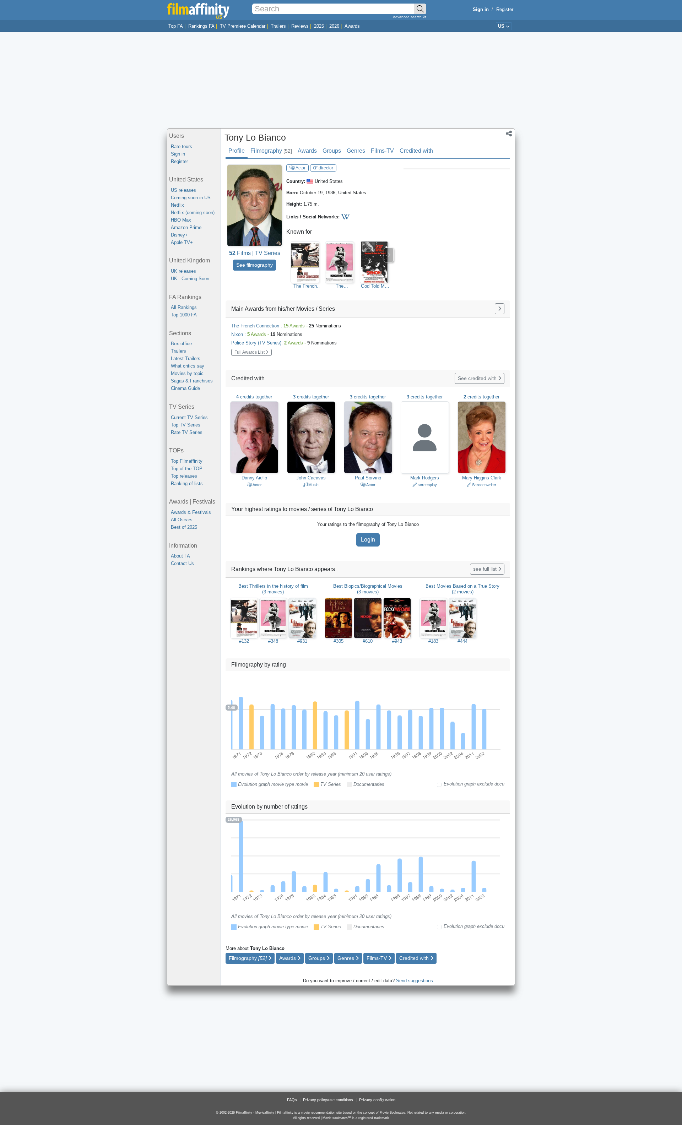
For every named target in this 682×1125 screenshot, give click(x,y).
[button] (509, 134)
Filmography (271, 151)
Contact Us (182, 563)
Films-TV (382, 151)
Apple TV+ (182, 242)
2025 (319, 26)
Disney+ (179, 235)
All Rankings (184, 307)
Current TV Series (189, 417)
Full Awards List (250, 352)
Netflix (177, 205)
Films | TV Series (254, 253)
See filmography (254, 265)
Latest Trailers (185, 358)
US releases (183, 190)
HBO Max (181, 220)
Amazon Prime (186, 227)
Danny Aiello (254, 477)
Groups (332, 151)
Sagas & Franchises (192, 381)
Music (313, 485)
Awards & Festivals (191, 512)
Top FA (175, 26)
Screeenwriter (483, 485)
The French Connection (305, 286)
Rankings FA (201, 26)
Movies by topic (187, 373)
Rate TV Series (186, 432)
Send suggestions (414, 980)
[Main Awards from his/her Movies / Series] (499, 308)
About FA (180, 556)
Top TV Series (185, 425)
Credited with (416, 151)
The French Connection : (286, 325)
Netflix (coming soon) (193, 212)
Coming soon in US (191, 197)
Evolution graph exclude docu (474, 784)
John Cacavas (311, 477)
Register (504, 9)
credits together (254, 397)
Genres (356, 151)
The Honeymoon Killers (339, 286)
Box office (181, 343)
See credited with (478, 378)
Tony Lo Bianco (255, 137)
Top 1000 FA (184, 314)
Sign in (178, 154)
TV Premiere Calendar (242, 26)
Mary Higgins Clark (481, 477)
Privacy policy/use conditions (328, 1100)
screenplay (427, 485)
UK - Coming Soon (190, 278)
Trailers (278, 26)
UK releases (183, 271)
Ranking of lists (187, 483)
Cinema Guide (185, 388)
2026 (334, 26)
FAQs (292, 1100)
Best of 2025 (184, 527)
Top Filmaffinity (186, 461)
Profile (236, 151)
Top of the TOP (186, 468)
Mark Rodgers (424, 477)
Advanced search (408, 17)
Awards (352, 26)
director (325, 167)
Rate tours (181, 146)
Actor (300, 167)
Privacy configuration (377, 1100)
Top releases (184, 476)
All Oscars (182, 519)
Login (368, 540)
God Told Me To (374, 286)
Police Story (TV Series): (284, 343)
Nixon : (266, 334)
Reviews (300, 26)
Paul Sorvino (368, 477)
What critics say (187, 366)
